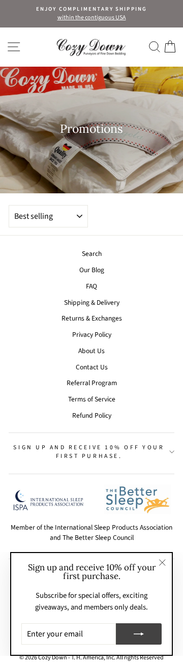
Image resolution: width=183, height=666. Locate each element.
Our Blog (91, 270)
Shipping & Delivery (91, 302)
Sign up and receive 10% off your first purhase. (88, 452)
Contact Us (92, 367)
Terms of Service (91, 399)
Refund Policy (91, 415)
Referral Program (92, 383)
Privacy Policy (91, 334)
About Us (91, 351)
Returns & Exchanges (92, 318)
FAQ (91, 286)
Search (92, 253)
